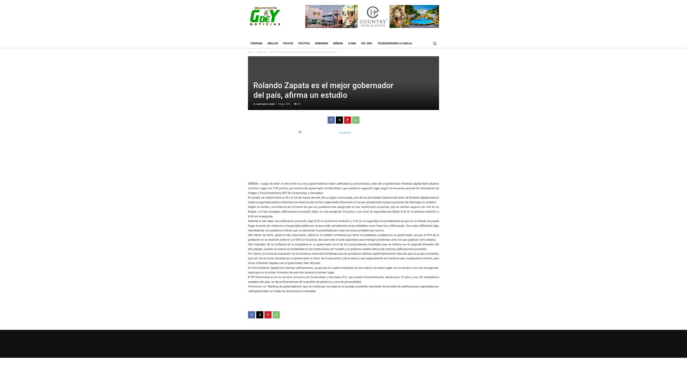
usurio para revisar (266, 103)
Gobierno (262, 51)
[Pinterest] (347, 120)
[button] (434, 43)
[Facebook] (331, 120)
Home (251, 51)
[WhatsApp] (355, 120)
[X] (339, 120)
